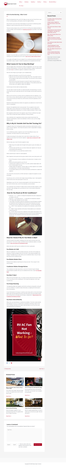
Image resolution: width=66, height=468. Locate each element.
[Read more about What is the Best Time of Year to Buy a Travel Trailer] (15, 381)
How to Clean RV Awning (11, 408)
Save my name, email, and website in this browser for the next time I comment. (25, 445)
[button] (22, 2)
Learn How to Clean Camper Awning (33, 56)
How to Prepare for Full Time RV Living (33, 387)
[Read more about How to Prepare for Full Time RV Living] (33, 381)
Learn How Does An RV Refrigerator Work (18, 243)
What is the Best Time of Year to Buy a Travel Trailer (14, 388)
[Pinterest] (11, 362)
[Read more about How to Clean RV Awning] (15, 402)
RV (7, 16)
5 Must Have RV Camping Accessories (33, 408)
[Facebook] (7, 362)
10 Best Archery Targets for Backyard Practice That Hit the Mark (53, 23)
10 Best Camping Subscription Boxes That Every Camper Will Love (53, 53)
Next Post (41, 368)
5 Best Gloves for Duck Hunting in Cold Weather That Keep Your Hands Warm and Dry (54, 31)
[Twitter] (9, 362)
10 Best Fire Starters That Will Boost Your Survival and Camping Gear (54, 39)
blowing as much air (27, 29)
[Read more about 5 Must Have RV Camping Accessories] (33, 402)
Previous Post (7, 368)
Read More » (8, 396)
